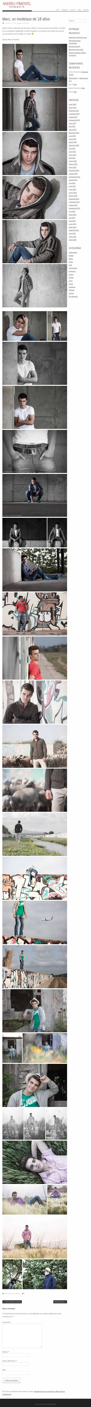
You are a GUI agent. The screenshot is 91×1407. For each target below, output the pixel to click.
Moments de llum (74, 46)
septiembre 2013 (74, 208)
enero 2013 (72, 215)
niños (71, 281)
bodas (71, 262)
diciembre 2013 (74, 199)
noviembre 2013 (74, 202)
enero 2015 (72, 167)
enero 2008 (72, 240)
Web (3, 1370)
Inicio (57, 10)
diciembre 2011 (74, 230)
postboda (72, 287)
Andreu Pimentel (23, 23)
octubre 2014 (73, 174)
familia (71, 277)
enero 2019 (72, 107)
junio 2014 (72, 186)
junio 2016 (72, 136)
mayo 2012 (72, 224)
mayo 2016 (72, 139)
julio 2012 (72, 218)
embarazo (72, 271)
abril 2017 (72, 126)
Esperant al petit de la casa (78, 37)
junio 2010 (72, 233)
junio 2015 (72, 152)
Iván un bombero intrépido (12, 1302)
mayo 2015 (72, 155)
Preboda (71, 290)
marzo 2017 (73, 130)
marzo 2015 (73, 161)
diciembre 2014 (74, 170)
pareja (71, 284)
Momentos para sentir (76, 49)
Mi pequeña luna (60, 1302)
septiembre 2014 (74, 177)
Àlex (75, 84)
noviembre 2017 (74, 114)
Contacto (86, 10)
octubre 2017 (73, 117)
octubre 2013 (73, 205)
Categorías (65, 10)
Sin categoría (73, 296)
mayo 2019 (72, 104)
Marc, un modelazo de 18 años (26, 19)
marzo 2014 (73, 193)
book (17, 1293)
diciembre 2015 (74, 145)
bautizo (71, 255)
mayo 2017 (72, 123)
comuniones (73, 268)
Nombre (5, 1352)
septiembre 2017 (74, 120)
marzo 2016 (73, 142)
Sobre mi (73, 10)
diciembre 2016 (74, 133)
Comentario (6, 1322)
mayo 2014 (72, 189)
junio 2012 (72, 221)
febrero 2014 (73, 196)
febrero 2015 (73, 164)
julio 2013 (72, 211)
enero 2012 (72, 227)
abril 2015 (72, 158)
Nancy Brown (73, 78)
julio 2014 (72, 183)
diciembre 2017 (74, 111)
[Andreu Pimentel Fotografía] (17, 7)
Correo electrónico (9, 1361)
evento (71, 274)
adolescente (10, 1293)
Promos (71, 293)
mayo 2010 (72, 237)
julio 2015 (72, 148)
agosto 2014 (73, 180)
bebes (71, 259)
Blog (79, 10)
